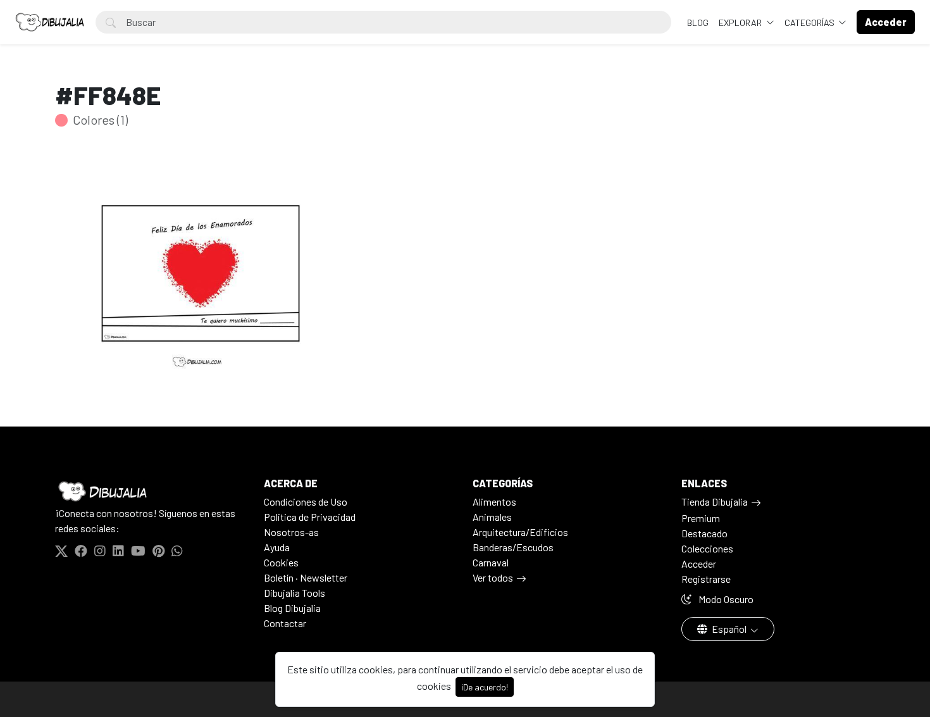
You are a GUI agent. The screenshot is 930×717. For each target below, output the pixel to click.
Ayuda (277, 547)
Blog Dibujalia (292, 608)
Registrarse (706, 579)
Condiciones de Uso (305, 502)
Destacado (704, 533)
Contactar (285, 623)
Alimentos (494, 502)
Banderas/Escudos (513, 547)
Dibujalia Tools (294, 593)
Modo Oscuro (725, 599)
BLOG (698, 22)
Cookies (281, 562)
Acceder (698, 564)
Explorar (741, 22)
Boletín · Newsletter (305, 577)
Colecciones (707, 548)
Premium (700, 518)
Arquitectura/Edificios (520, 532)
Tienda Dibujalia (714, 502)
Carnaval (491, 562)
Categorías (810, 22)
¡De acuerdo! (484, 687)
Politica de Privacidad (310, 517)
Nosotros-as (291, 532)
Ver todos (493, 577)
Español (729, 629)
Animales (492, 517)
